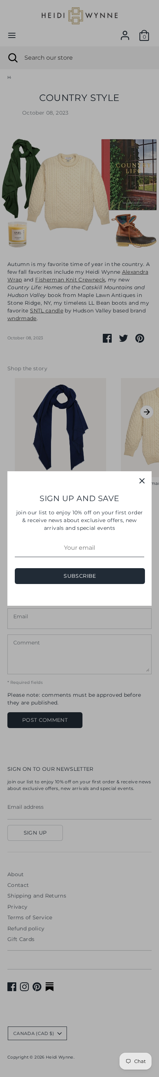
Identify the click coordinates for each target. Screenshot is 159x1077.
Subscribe (80, 576)
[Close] (142, 481)
